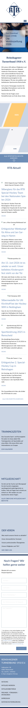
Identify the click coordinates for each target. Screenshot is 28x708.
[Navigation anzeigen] (14, 21)
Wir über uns (7, 550)
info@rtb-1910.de (7, 640)
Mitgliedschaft (11, 479)
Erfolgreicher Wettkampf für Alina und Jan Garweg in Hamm (13, 232)
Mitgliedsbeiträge (8, 689)
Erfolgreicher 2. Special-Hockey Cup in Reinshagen (13, 366)
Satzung (4, 682)
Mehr (3, 216)
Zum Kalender (7, 449)
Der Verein (8, 530)
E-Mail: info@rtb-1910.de (9, 674)
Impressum (5, 698)
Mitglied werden (8, 685)
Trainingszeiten (11, 432)
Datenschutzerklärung (17, 643)
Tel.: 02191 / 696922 (8, 672)
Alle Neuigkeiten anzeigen (13, 399)
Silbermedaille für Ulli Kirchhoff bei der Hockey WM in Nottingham (13, 303)
